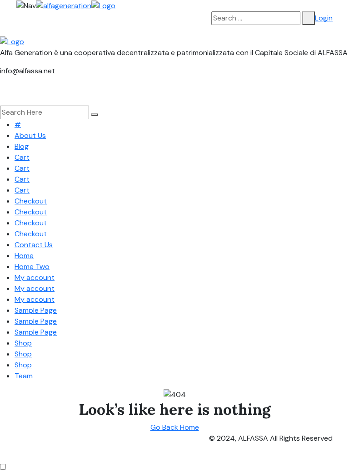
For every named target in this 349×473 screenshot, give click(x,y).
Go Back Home (174, 427)
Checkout (31, 201)
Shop (23, 343)
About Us (30, 135)
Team (24, 376)
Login (324, 18)
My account (35, 277)
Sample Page (36, 310)
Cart (22, 157)
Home (24, 255)
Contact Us (34, 244)
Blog (22, 146)
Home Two (32, 266)
